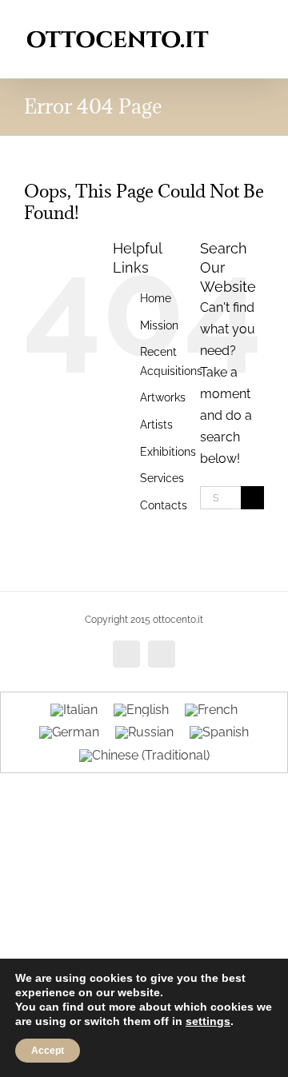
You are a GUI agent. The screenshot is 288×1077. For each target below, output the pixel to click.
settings (208, 1021)
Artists (156, 424)
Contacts (163, 505)
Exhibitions (168, 451)
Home (155, 298)
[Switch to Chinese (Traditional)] (144, 755)
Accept (47, 1050)
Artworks (163, 397)
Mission (159, 325)
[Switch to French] (211, 710)
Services (162, 478)
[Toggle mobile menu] (257, 24)
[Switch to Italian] (74, 710)
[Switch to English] (141, 710)
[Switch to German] (69, 733)
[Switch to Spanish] (219, 733)
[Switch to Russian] (144, 733)
